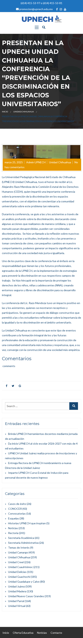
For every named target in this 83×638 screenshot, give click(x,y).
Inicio (5, 111)
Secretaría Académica (21, 537)
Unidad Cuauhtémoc (20, 567)
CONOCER (15, 508)
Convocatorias (17, 513)
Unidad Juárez (16, 586)
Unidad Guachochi (19, 576)
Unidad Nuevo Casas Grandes (26, 596)
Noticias (13, 528)
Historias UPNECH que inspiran (27, 523)
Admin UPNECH (36, 162)
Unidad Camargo (18, 552)
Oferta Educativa (23, 632)
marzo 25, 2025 (14, 162)
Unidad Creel (16, 562)
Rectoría (13, 533)
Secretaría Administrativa (23, 542)
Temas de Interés (19, 547)
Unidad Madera (17, 591)
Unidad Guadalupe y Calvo (24, 581)
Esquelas (13, 518)
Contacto (56, 632)
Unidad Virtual (16, 605)
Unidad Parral (16, 601)
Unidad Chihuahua (23, 111)
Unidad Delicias (17, 571)
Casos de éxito (17, 503)
